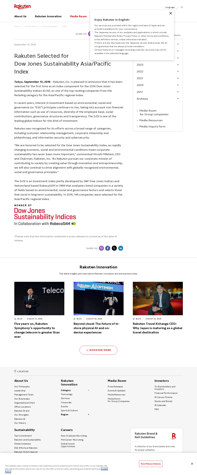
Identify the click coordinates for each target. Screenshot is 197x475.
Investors (162, 381)
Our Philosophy (22, 386)
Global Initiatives (22, 443)
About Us (20, 16)
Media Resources (151, 120)
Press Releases (49, 26)
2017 (140, 92)
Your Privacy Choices (151, 463)
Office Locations (22, 407)
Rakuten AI (19, 419)
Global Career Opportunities (68, 444)
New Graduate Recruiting (74, 435)
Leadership (20, 390)
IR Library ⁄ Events (163, 397)
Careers (67, 430)
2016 (64, 26)
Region (64, 414)
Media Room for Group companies (154, 112)
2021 (140, 78)
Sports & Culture (69, 410)
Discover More (100, 350)
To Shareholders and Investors (165, 387)
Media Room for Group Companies (119, 400)
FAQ (157, 409)
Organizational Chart (24, 403)
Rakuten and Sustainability (27, 439)
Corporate (66, 402)
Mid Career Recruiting (72, 439)
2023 (140, 64)
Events (64, 406)
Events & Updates (116, 390)
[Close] (170, 13)
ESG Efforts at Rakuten (26, 448)
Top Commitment (23, 435)
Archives (142, 98)
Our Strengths (21, 415)
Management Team (24, 394)
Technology (66, 394)
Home (17, 26)
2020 (140, 85)
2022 (140, 71)
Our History (20, 423)
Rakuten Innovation (48, 16)
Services (65, 398)
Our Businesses (22, 399)
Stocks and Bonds (163, 401)
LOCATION (22, 371)
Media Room (78, 16)
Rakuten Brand (21, 411)
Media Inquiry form (152, 126)
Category (66, 390)
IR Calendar (160, 405)
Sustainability (24, 430)
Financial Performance (166, 393)
